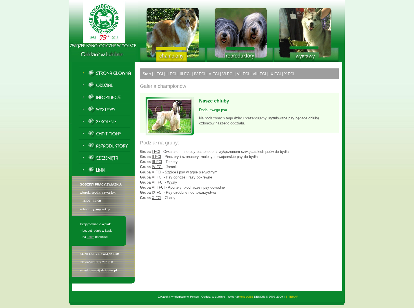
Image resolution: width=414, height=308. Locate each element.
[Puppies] (107, 158)
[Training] (107, 122)
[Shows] (107, 110)
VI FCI (227, 74)
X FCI (289, 74)
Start (147, 74)
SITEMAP (292, 296)
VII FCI (243, 74)
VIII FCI (259, 74)
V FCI (214, 74)
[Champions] (107, 134)
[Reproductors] (107, 146)
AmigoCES (246, 296)
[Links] (107, 170)
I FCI (158, 74)
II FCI (171, 74)
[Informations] (107, 97)
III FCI (185, 74)
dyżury (96, 209)
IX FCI (275, 74)
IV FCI (199, 74)
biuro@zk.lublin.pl (103, 270)
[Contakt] (107, 85)
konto (90, 236)
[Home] (107, 73)
